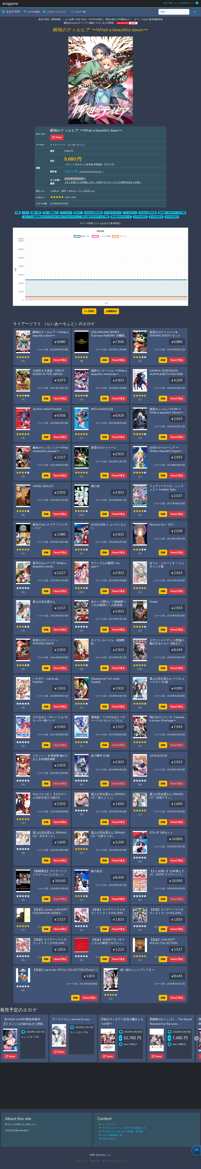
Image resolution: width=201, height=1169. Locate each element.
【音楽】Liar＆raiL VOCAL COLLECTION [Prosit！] (65, 970)
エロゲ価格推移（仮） (113, 1135)
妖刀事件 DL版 (100, 756)
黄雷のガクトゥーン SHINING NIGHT (45, 642)
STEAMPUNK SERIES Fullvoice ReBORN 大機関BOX (107, 335)
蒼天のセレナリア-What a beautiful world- (49, 564)
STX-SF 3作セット (161, 833)
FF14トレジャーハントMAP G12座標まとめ (124, 1127)
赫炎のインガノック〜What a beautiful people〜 (50, 449)
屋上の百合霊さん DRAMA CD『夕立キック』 (50, 834)
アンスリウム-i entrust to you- (22, 1019)
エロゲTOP (13, 12)
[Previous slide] (4, 1038)
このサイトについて (56, 11)
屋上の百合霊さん (44, 602)
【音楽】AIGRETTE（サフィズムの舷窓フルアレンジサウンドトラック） (108, 943)
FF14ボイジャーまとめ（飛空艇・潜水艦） (123, 1131)
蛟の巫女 (96, 871)
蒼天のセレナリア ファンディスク (50, 526)
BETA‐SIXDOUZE (102, 409)
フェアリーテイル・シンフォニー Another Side (166, 487)
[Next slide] (196, 1038)
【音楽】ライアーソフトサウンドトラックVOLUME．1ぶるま (108, 913)
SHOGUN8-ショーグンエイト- (108, 526)
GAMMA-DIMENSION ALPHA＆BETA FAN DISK (166, 372)
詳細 (46, 360)
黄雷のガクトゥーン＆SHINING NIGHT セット (164, 333)
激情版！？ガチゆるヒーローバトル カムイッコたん (108, 718)
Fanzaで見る (60, 360)
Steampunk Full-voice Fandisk (105, 680)
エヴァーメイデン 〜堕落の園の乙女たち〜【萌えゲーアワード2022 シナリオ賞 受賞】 (166, 645)
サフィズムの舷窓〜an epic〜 (105, 564)
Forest (153, 602)
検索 (195, 11)
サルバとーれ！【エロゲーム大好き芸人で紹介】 (50, 795)
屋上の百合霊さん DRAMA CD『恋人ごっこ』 (108, 795)
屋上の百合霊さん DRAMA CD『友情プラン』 (166, 795)
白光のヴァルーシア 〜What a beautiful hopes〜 (165, 449)
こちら (108, 1154)
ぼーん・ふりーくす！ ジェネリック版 (166, 564)
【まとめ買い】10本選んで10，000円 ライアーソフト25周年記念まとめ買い (102, 182)
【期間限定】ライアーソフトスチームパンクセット (50, 872)
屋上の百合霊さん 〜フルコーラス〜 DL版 (166, 680)
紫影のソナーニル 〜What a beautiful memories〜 (109, 372)
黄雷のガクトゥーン (104, 447)
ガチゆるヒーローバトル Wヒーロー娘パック (50, 718)
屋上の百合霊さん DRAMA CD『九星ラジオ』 (108, 834)
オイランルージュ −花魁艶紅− (108, 642)
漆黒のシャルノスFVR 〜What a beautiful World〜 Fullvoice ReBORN (166, 412)
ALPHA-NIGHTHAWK (47, 409)
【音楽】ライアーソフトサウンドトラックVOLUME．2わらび (166, 913)
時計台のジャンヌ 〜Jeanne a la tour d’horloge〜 (166, 718)
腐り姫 (95, 486)
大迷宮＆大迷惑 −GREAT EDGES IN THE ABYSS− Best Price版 (48, 374)
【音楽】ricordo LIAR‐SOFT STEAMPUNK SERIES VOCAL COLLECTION (50, 913)
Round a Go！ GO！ (162, 524)
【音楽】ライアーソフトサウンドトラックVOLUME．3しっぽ (50, 943)
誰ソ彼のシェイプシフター (137, 970)
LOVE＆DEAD (158, 756)
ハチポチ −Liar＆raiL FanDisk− (46, 680)
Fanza (59, 137)
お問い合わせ (108, 1138)
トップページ (108, 1124)
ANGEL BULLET (43, 486)
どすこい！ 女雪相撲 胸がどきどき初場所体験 (50, 757)
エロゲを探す (33, 11)
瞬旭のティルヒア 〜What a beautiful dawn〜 (50, 333)
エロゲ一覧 (80, 11)
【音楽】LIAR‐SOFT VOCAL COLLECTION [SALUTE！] (163, 943)
